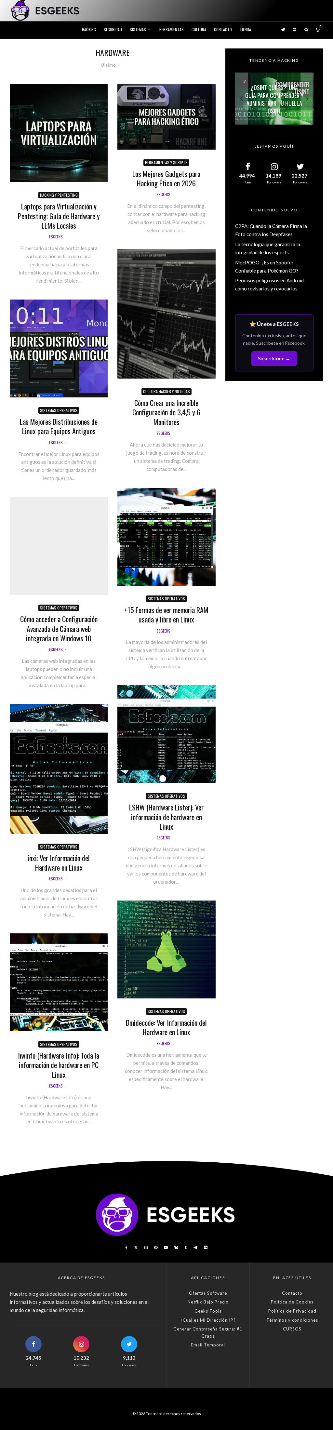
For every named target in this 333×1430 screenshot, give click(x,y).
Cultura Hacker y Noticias (166, 391)
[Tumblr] (185, 1248)
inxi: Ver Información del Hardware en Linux (59, 863)
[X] (136, 1248)
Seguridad (113, 29)
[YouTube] (166, 1248)
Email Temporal (208, 1344)
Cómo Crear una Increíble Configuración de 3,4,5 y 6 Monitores (166, 412)
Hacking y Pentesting (59, 195)
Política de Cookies (292, 1301)
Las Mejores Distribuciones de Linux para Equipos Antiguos (59, 426)
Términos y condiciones (292, 1320)
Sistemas (138, 29)
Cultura (199, 29)
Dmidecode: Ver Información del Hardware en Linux (166, 1027)
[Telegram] (283, 29)
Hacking (89, 29)
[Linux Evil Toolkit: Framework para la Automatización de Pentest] (274, 98)
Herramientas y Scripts (166, 162)
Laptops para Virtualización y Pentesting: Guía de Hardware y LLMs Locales (59, 216)
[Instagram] (146, 1248)
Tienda (245, 29)
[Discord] (294, 29)
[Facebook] (126, 1248)
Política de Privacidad (292, 1311)
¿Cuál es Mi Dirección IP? (208, 1320)
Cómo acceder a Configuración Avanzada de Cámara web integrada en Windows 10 (59, 628)
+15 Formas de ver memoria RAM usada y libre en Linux (166, 614)
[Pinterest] (156, 1248)
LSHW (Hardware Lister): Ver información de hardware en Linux (166, 817)
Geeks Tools (208, 1311)
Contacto (223, 29)
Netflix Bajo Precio (208, 1301)
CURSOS (292, 1328)
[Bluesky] (176, 1248)
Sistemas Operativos (58, 410)
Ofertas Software (208, 1293)
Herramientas (171, 29)
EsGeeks (56, 236)
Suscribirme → (274, 358)
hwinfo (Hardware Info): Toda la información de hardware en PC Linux (58, 1065)
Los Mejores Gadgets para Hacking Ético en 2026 (166, 178)
